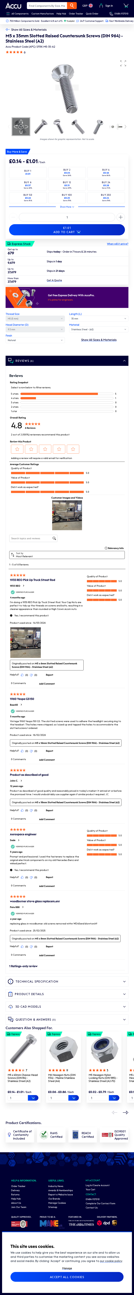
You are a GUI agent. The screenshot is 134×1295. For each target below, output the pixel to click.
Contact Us (92, 1207)
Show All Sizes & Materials (29, 29)
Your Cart (90, 1189)
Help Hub (16, 1198)
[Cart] (126, 5)
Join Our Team (18, 1207)
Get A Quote (54, 280)
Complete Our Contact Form (100, 1203)
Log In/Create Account (98, 1185)
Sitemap (52, 1207)
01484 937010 (121, 13)
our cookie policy (111, 1261)
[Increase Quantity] (13, 217)
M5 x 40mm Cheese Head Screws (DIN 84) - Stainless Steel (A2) (23, 1078)
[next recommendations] (125, 1112)
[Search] (72, 5)
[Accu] (13, 5)
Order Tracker (18, 1186)
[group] (67, 87)
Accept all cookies (67, 1277)
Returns (15, 1194)
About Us (16, 1202)
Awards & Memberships (60, 1190)
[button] (123, 63)
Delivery (15, 1190)
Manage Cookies (57, 1202)
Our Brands (54, 1198)
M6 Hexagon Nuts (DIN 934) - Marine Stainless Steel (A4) (62, 1078)
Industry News (55, 1186)
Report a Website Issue (60, 1194)
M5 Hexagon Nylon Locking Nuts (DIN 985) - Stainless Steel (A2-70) (103, 1078)
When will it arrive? (117, 243)
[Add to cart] (33, 1098)
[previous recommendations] (114, 1112)
